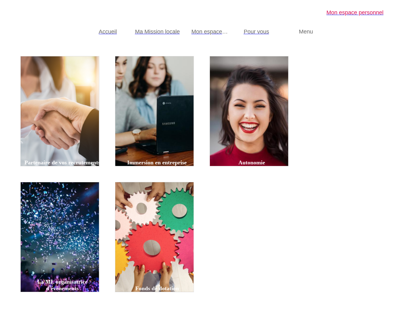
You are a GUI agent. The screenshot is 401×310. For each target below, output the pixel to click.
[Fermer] (12, 12)
